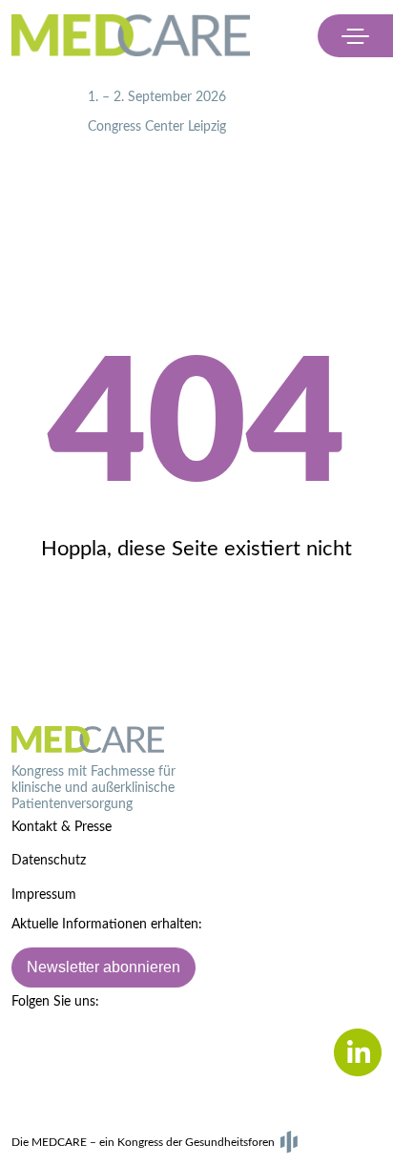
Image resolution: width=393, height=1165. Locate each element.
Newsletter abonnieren (103, 967)
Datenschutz (48, 860)
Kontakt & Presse (61, 827)
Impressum (43, 895)
